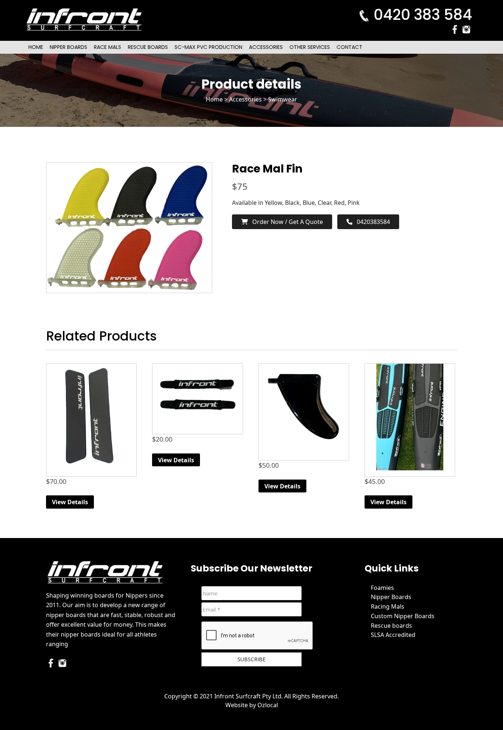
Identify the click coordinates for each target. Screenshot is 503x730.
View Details (70, 502)
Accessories (266, 47)
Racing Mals (387, 606)
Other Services (309, 47)
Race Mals (107, 47)
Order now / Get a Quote (285, 222)
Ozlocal (267, 705)
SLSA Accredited (393, 635)
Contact (349, 47)
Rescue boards (391, 626)
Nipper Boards (68, 47)
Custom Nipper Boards (403, 616)
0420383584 (371, 222)
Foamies (382, 588)
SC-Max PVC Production (208, 47)
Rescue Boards (148, 47)
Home (35, 47)
